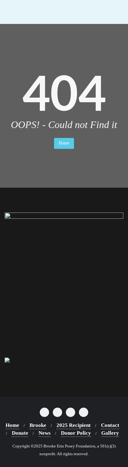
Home (64, 143)
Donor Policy (76, 433)
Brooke (38, 425)
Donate (20, 433)
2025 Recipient (74, 425)
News (45, 433)
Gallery (110, 433)
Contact (110, 425)
